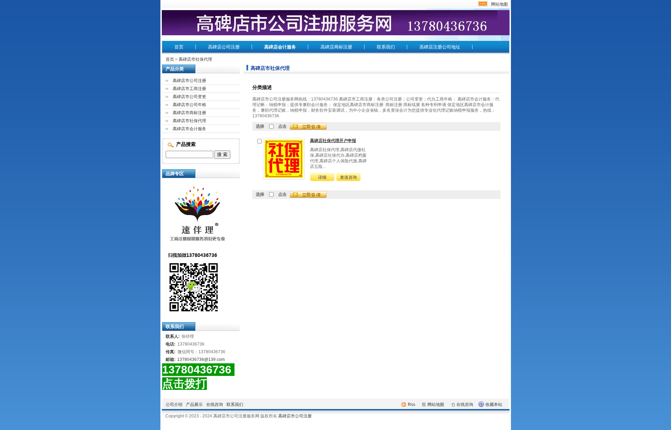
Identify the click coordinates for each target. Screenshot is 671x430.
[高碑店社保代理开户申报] (283, 158)
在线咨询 (214, 404)
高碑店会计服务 (280, 47)
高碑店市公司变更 (189, 96)
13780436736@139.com (201, 359)
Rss (411, 404)
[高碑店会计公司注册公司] (195, 242)
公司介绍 (174, 404)
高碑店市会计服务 (189, 128)
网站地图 (499, 4)
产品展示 (194, 404)
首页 (178, 47)
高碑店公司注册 (224, 47)
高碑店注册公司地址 (439, 47)
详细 (322, 177)
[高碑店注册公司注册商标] (192, 313)
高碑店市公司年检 (189, 104)
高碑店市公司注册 (189, 80)
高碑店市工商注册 (189, 88)
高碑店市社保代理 (195, 59)
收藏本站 (493, 404)
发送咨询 (348, 177)
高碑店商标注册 (336, 47)
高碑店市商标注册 (189, 112)
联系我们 (386, 47)
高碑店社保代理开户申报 (333, 140)
